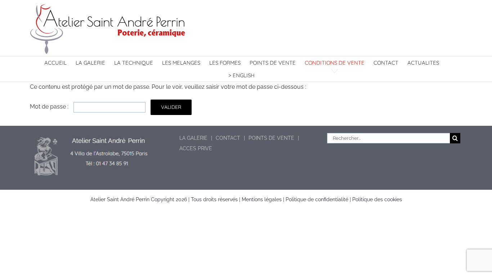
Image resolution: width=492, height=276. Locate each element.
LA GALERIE (193, 138)
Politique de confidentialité (317, 199)
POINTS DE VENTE (271, 138)
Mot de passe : (50, 106)
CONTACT (228, 138)
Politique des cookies (377, 199)
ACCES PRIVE (195, 148)
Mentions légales (262, 199)
